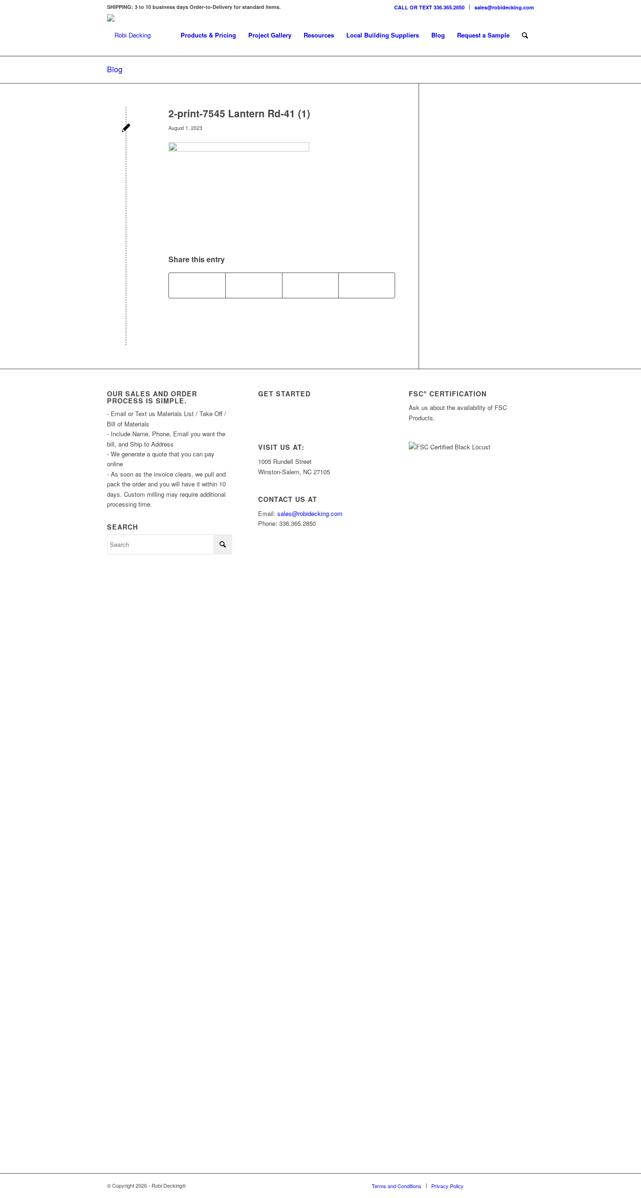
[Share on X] (254, 285)
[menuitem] (429, 7)
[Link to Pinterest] (527, 1185)
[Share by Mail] (367, 285)
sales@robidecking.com (504, 7)
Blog (114, 69)
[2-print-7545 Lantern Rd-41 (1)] (126, 129)
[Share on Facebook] (197, 285)
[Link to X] (499, 1185)
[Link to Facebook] (513, 1185)
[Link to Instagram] (485, 1185)
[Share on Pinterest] (310, 285)
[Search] (525, 35)
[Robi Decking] (129, 35)
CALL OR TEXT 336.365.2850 (429, 7)
